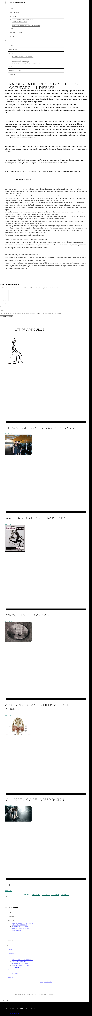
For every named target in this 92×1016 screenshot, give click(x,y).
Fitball (11, 885)
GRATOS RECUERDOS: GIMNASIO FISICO (35, 518)
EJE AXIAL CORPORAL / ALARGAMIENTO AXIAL (40, 428)
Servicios (13, 16)
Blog (11, 29)
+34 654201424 (12, 1013)
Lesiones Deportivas (19, 22)
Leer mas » (8, 433)
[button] (34, 41)
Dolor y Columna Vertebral (22, 20)
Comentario (4, 301)
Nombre (3, 304)
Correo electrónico (6, 307)
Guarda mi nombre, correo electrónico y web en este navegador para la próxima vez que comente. (32, 313)
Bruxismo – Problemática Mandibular (26, 26)
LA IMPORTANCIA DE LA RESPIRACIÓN (34, 799)
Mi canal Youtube (16, 32)
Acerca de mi (14, 12)
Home (12, 8)
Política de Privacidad (7, 1000)
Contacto (13, 36)
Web (1, 310)
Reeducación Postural (20, 24)
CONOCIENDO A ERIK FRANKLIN (30, 615)
